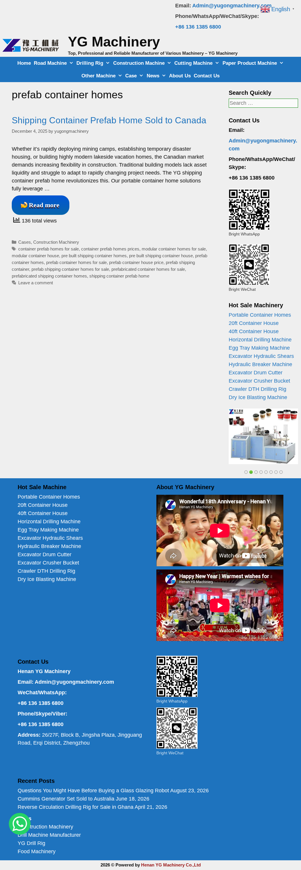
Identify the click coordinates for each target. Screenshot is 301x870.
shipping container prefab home (119, 275)
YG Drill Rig (31, 843)
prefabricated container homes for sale (148, 269)
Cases (24, 242)
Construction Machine (139, 63)
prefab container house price (136, 262)
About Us (180, 76)
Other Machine (98, 76)
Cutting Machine (193, 63)
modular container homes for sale (174, 248)
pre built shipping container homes (94, 255)
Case (131, 76)
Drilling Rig (89, 63)
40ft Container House (254, 331)
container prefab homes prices (110, 248)
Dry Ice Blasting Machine (258, 397)
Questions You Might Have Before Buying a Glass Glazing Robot (93, 790)
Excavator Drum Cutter (255, 373)
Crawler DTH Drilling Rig (257, 389)
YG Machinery (114, 41)
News (153, 76)
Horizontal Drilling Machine (260, 340)
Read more (44, 205)
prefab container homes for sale (76, 262)
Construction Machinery (56, 242)
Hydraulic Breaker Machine (260, 364)
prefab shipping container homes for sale (70, 269)
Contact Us (207, 76)
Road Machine (50, 63)
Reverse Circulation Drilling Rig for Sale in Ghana (75, 807)
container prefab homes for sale (48, 248)
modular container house (35, 255)
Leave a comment (35, 282)
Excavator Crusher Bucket (259, 381)
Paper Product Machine (250, 63)
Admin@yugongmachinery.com (232, 6)
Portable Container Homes (260, 315)
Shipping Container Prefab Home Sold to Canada (109, 120)
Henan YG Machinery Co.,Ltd (171, 864)
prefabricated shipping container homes (49, 275)
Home (24, 63)
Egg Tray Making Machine (259, 348)
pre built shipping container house (161, 255)
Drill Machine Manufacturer (49, 835)
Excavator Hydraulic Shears (261, 356)
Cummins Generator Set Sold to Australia (66, 799)
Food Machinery (37, 851)
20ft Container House (254, 323)
